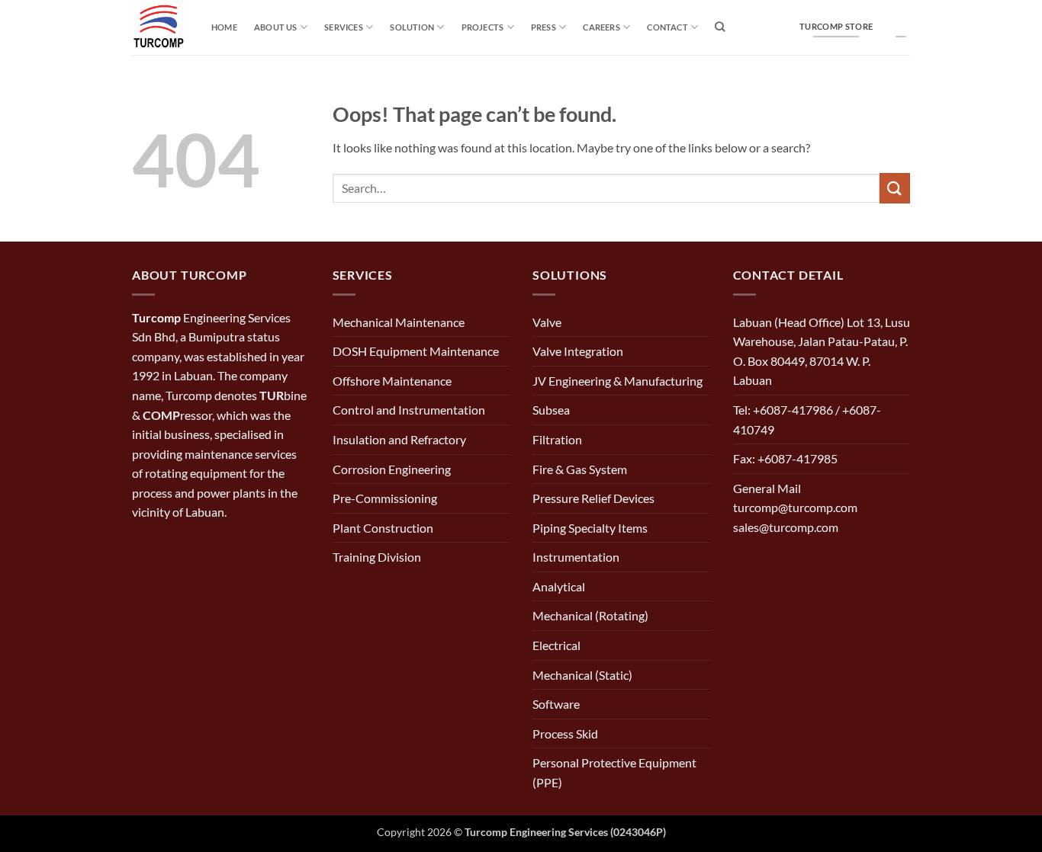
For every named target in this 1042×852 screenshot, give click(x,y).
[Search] (720, 26)
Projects (483, 27)
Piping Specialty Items (590, 527)
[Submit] (895, 188)
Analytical (558, 586)
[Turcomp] (160, 27)
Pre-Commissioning (385, 498)
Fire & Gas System (579, 469)
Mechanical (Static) (582, 675)
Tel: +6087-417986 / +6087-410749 (807, 419)
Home (224, 27)
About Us (275, 27)
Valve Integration (577, 351)
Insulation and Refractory (399, 439)
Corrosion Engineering (392, 469)
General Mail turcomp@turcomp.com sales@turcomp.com (795, 507)
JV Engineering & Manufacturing (617, 380)
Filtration (557, 439)
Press (543, 27)
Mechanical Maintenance (399, 322)
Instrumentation (575, 556)
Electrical (556, 645)
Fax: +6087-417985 (785, 458)
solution (412, 27)
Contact (667, 27)
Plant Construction (383, 527)
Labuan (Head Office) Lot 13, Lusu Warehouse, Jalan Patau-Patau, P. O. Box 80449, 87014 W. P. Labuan (821, 351)
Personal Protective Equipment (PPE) (614, 772)
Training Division (377, 556)
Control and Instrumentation (409, 409)
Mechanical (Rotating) (590, 615)
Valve (546, 322)
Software (556, 704)
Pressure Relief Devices (593, 498)
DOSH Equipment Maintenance (416, 351)
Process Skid (565, 733)
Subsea (551, 409)
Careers (601, 27)
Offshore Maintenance (392, 380)
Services (343, 27)
